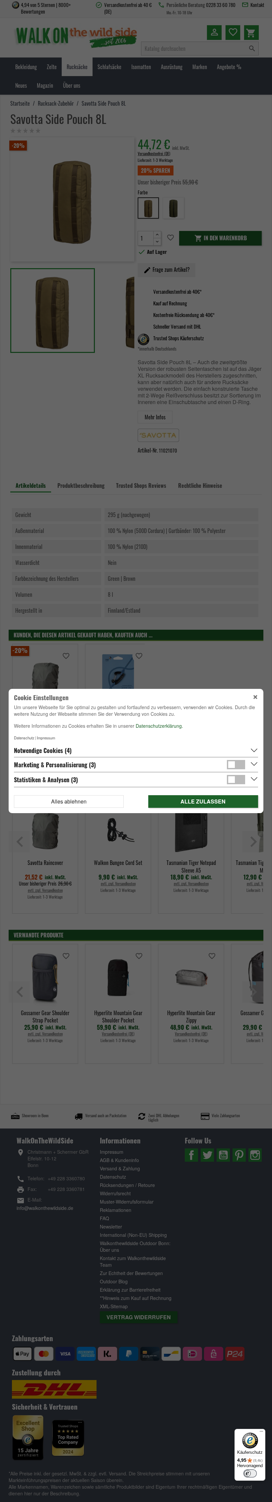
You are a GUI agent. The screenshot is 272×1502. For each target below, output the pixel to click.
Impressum (46, 737)
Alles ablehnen (69, 801)
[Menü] (261, 1433)
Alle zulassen (203, 801)
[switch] (250, 1473)
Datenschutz (24, 737)
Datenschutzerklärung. (159, 725)
